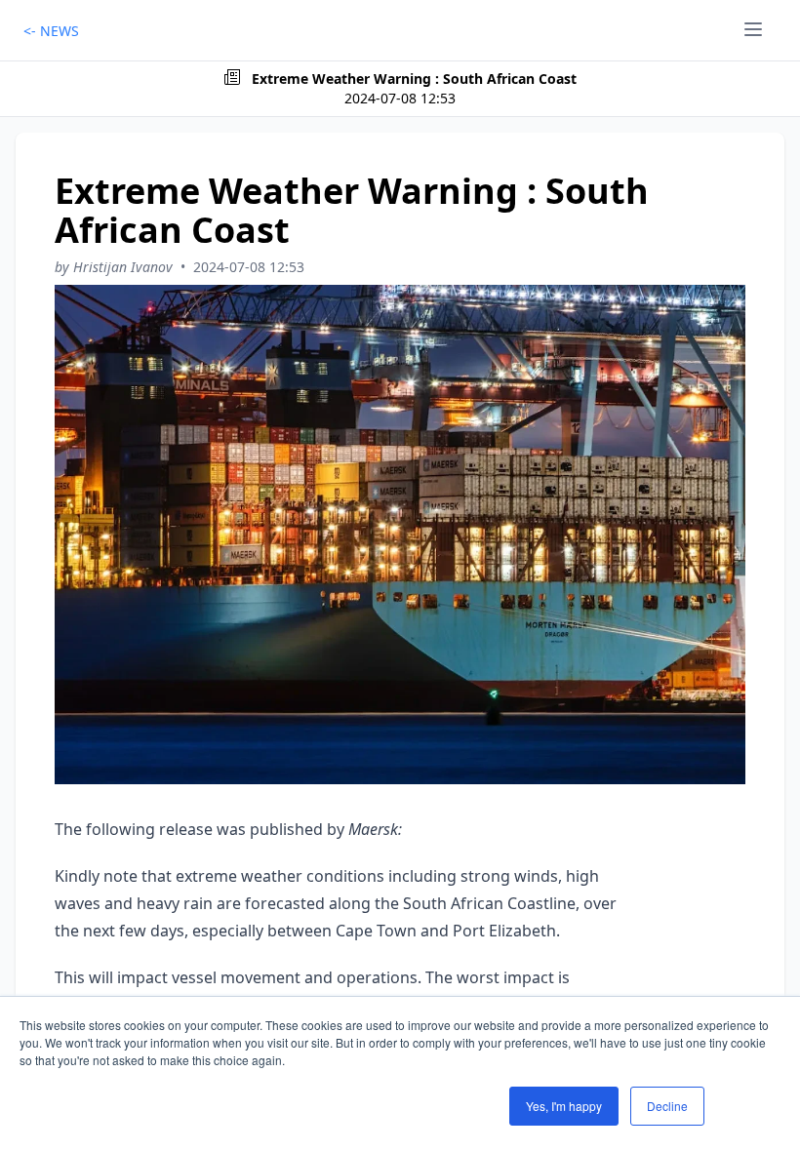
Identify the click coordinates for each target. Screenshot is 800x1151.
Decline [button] (667, 1105)
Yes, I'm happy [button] (564, 1105)
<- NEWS (51, 30)
